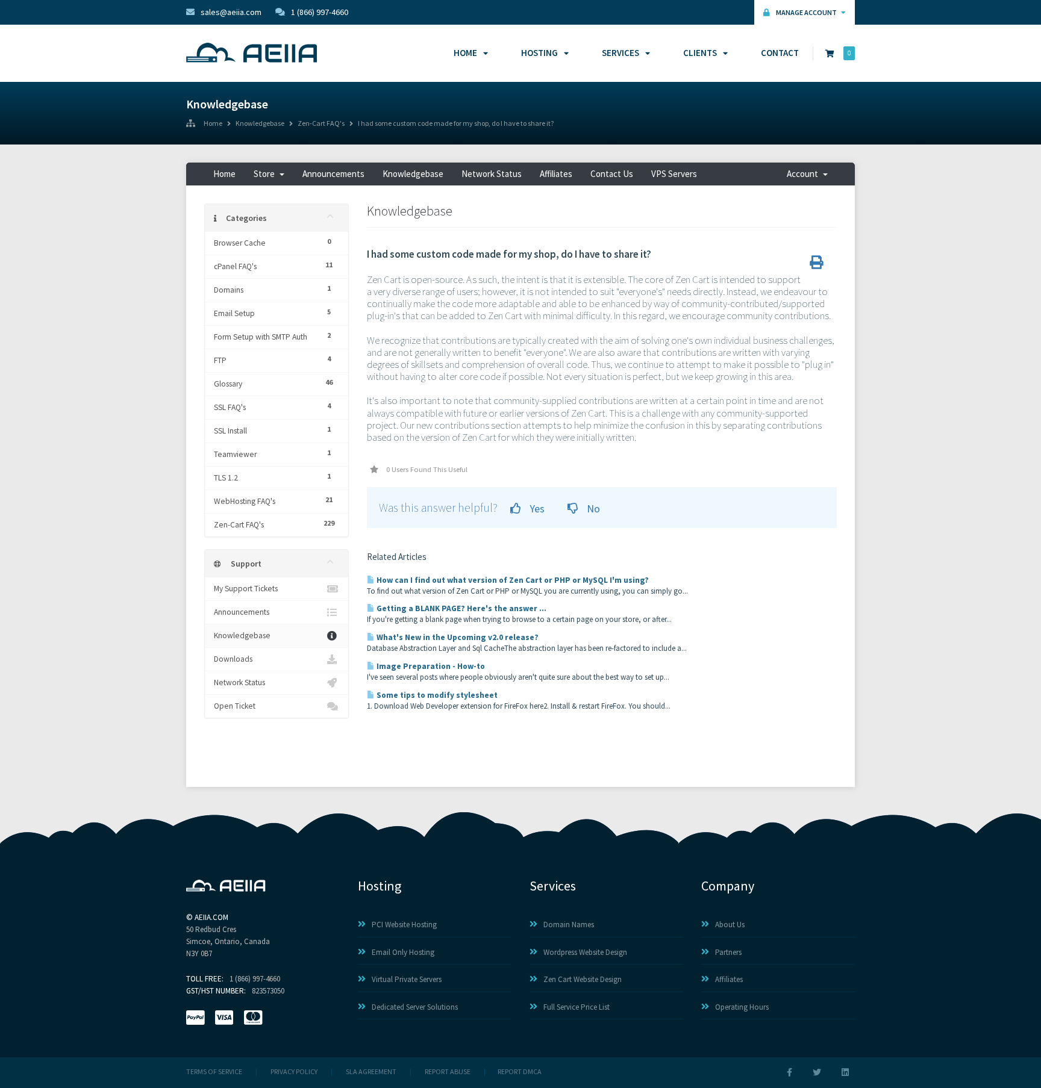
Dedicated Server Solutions (415, 1007)
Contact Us (611, 173)
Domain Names (568, 924)
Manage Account (807, 12)
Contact (780, 52)
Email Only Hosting (403, 952)
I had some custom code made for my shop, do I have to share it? (456, 124)
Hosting (539, 52)
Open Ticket (234, 706)
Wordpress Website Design (585, 952)
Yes (536, 508)
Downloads (233, 659)
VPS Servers (674, 173)
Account (804, 173)
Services (620, 52)
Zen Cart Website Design (582, 979)
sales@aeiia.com (231, 12)
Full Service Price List (576, 1007)
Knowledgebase (260, 124)
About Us (730, 924)
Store (266, 173)
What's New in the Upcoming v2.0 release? (457, 637)
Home (465, 52)
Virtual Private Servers (407, 979)
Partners (728, 952)
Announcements (333, 173)
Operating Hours (742, 1007)
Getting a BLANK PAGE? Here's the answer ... (460, 608)
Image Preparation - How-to (430, 666)
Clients (700, 52)
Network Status (491, 173)
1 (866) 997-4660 (319, 12)
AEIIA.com (211, 917)
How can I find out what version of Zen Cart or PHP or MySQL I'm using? (512, 580)
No (592, 508)
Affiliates (556, 173)
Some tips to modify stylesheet (436, 695)
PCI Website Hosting (404, 924)
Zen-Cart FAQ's (321, 124)
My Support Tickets (246, 588)
